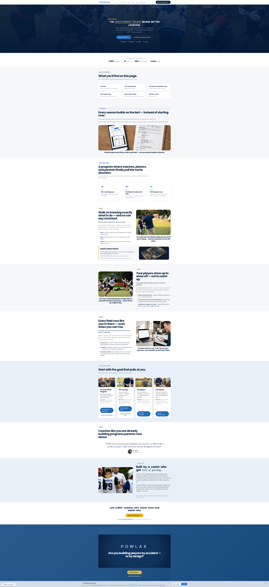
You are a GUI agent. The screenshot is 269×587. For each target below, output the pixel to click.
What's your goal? (8, 584)
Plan (129, 2)
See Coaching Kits (124, 408)
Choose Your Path (122, 37)
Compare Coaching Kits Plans (125, 414)
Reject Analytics (176, 584)
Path (133, 2)
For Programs (124, 41)
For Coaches (131, 41)
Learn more (162, 585)
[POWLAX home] (104, 2)
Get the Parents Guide (161, 413)
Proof (137, 2)
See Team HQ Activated (105, 410)
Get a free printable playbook (125, 519)
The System (123, 2)
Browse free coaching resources (142, 37)
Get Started (142, 2)
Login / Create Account (162, 2)
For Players (138, 41)
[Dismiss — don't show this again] (14, 585)
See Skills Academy (141, 413)
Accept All (184, 584)
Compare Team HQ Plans (107, 415)
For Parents (145, 41)
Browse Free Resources (134, 515)
